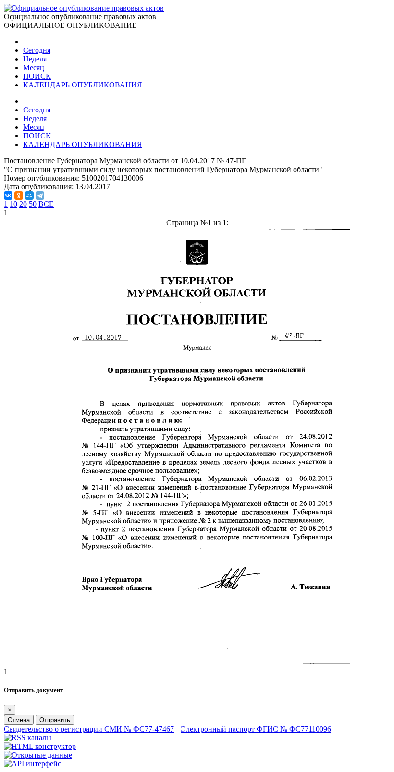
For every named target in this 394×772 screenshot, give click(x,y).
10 (13, 204)
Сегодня (36, 50)
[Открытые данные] (38, 755)
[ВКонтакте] (8, 195)
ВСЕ (46, 204)
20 (23, 204)
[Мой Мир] (29, 195)
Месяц (33, 67)
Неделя (35, 59)
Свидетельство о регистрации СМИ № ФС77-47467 (89, 729)
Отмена (19, 719)
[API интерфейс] (32, 764)
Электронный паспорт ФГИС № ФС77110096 (256, 729)
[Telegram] (40, 195)
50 (33, 204)
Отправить (54, 719)
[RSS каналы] (27, 738)
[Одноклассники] (18, 195)
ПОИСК (37, 76)
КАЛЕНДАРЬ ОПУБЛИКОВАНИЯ (82, 85)
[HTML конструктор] (40, 746)
